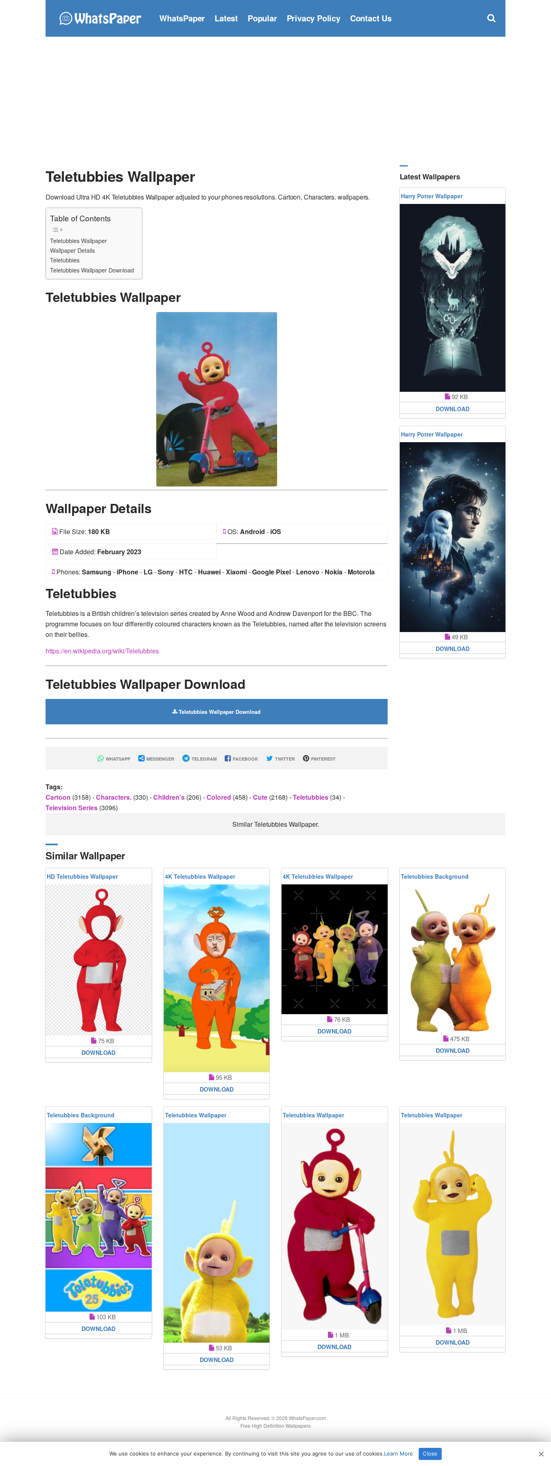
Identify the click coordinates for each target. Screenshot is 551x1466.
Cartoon (59, 797)
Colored (220, 797)
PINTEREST (323, 759)
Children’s (169, 797)
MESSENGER (159, 759)
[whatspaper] (100, 17)
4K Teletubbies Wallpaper (200, 876)
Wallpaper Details (72, 250)
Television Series (72, 807)
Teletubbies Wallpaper (78, 240)
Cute (261, 797)
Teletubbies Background (435, 876)
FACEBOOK (245, 759)
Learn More (398, 1453)
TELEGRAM (203, 759)
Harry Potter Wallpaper (432, 196)
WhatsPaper (182, 18)
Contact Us (371, 18)
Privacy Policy (313, 18)
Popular (262, 18)
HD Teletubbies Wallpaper (82, 876)
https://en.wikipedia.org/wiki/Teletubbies (102, 650)
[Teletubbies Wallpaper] (216, 398)
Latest (226, 18)
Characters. (114, 797)
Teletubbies (64, 260)
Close (430, 1453)
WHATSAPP (117, 759)
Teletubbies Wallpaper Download (92, 270)
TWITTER (284, 759)
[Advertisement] (275, 100)
